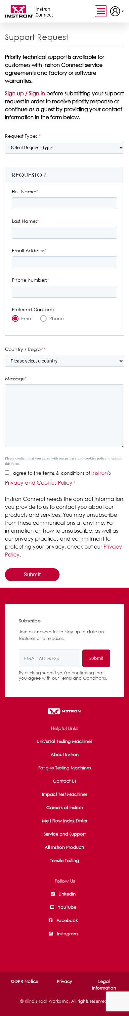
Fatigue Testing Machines (64, 767)
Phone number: (29, 280)
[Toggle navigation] (101, 11)
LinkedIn (67, 893)
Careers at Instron (64, 807)
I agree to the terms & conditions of (50, 473)
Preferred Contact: (33, 309)
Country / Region (24, 349)
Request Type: (21, 136)
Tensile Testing (64, 860)
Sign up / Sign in (25, 93)
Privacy (64, 981)
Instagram (67, 933)
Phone (56, 318)
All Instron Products (64, 847)
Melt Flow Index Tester (64, 820)
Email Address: (28, 250)
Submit (96, 658)
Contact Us (64, 781)
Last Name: (24, 221)
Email (27, 318)
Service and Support (65, 834)
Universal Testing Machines (64, 741)
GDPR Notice (24, 981)
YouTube (67, 907)
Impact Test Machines (64, 794)
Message (15, 378)
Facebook (67, 920)
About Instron (65, 754)
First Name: (24, 191)
